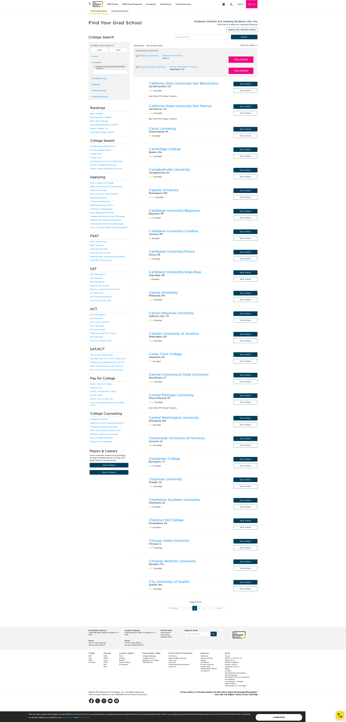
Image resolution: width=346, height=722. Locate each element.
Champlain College (164, 459)
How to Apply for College (102, 183)
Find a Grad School (99, 11)
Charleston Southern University (174, 500)
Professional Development (179, 664)
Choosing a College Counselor (104, 427)
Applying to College (150, 660)
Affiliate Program (232, 662)
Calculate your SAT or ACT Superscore (108, 359)
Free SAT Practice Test (100, 300)
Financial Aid (96, 388)
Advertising (165, 635)
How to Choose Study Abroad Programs (108, 227)
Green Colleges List (99, 128)
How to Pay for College (101, 384)
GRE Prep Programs (132, 4)
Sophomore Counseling (101, 442)
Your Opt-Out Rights (224, 695)
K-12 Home (173, 656)
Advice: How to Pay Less (101, 399)
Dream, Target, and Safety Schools (106, 169)
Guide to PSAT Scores (100, 253)
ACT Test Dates (97, 326)
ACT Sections (96, 318)
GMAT (106, 658)
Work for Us (230, 660)
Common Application (100, 201)
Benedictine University (172, 56)
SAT (90, 656)
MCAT (106, 662)
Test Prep (172, 662)
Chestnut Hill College (166, 520)
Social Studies (124, 662)
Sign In (240, 4)
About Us (172, 667)
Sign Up (251, 4)
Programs (96, 62)
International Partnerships (235, 673)
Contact (228, 671)
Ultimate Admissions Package (104, 434)
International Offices (209, 669)
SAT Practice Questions (101, 297)
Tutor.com (173, 660)
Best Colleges (96, 114)
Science (122, 658)
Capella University (164, 190)
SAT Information (97, 274)
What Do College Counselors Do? (105, 430)
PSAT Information (98, 242)
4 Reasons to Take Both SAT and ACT (107, 362)
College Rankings (149, 656)
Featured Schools (100, 97)
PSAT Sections (97, 245)
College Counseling (99, 419)
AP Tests (92, 662)
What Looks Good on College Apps (106, 187)
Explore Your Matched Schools (242, 30)
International (166, 633)
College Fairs (96, 154)
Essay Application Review (102, 213)
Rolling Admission (98, 198)
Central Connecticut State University (179, 374)
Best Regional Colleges (100, 117)
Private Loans (96, 395)
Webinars (204, 656)
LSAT (105, 660)
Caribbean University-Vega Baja (175, 272)
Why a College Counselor (101, 438)
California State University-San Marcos (180, 106)
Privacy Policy (68, 717)
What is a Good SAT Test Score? (105, 289)
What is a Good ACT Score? (103, 333)
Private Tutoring (207, 664)
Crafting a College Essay (101, 209)
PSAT (91, 660)
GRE (105, 656)
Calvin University (163, 129)
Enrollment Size (99, 79)
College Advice (148, 658)
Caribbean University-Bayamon (174, 211)
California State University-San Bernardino (183, 83)
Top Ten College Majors (100, 150)
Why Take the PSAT (99, 249)
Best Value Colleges (99, 121)
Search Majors (109, 465)
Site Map (253, 695)
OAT (105, 667)
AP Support (123, 664)
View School (241, 59)
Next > (220, 608)
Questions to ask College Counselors (107, 423)
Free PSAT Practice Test (101, 260)
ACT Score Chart (98, 330)
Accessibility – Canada (234, 681)
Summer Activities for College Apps (106, 224)
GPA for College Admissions (103, 165)
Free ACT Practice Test (100, 341)
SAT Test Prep (96, 293)
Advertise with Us (232, 667)
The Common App (98, 190)
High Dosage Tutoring (177, 658)
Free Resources (183, 4)
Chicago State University (169, 541)
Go (213, 634)
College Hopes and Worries (102, 146)
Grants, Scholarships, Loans (103, 391)
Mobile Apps (206, 667)
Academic (151, 4)
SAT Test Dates (97, 282)
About (227, 656)
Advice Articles (207, 658)
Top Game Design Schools (102, 132)
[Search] (231, 4)
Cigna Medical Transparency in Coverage (235, 685)
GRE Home (112, 4)
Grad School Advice (119, 11)
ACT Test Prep (96, 337)
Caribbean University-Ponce (172, 251)
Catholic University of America (174, 334)
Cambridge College (165, 149)
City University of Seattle (169, 582)
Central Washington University (174, 418)
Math (121, 656)
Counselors (205, 671)
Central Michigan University (171, 395)
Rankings (96, 84)
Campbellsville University (169, 169)
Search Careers (109, 472)
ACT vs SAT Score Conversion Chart (106, 370)
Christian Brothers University (172, 561)
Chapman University (165, 479)
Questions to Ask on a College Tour (106, 161)
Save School (245, 84)
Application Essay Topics (101, 205)
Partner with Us (231, 664)
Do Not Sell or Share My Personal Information (235, 692)
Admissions (166, 4)
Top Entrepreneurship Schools (104, 125)
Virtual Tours (96, 157)
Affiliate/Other (166, 637)
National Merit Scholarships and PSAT (107, 257)
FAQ (90, 635)
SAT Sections (96, 278)
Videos (203, 660)
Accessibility (230, 679)
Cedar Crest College (165, 354)
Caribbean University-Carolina (173, 231)
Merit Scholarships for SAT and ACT (106, 366)
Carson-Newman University (171, 313)
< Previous (173, 608)
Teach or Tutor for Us (233, 658)
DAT (105, 664)
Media (227, 669)
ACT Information (97, 315)
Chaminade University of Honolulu (177, 438)
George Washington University (184, 67)
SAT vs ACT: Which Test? (101, 355)
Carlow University (163, 292)
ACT (90, 658)
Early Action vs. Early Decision (104, 194)
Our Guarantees (231, 675)
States (95, 56)
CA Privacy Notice (203, 692)
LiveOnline (205, 662)
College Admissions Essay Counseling (107, 216)
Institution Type (99, 91)
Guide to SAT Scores (99, 286)
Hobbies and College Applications (105, 220)
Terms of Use (83, 717)
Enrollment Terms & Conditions (237, 677)
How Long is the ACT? (100, 322)
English (122, 660)
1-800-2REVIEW (104, 633)
